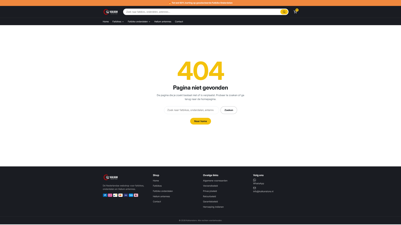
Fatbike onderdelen (138, 21)
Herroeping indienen (213, 206)
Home (106, 21)
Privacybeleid (210, 191)
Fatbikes (117, 21)
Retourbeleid (209, 196)
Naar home (200, 121)
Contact (179, 21)
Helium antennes (162, 21)
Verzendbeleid (210, 185)
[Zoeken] (284, 11)
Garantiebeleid (210, 201)
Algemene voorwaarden (215, 180)
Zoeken (228, 110)
